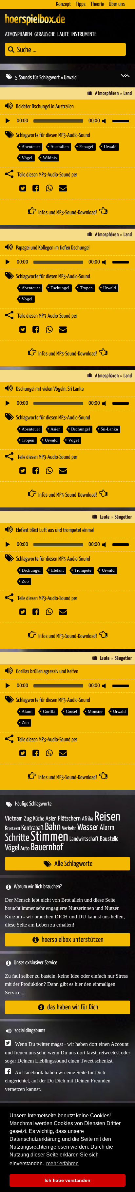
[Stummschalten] (105, 121)
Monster (95, 711)
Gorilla (49, 711)
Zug (28, 819)
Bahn (53, 827)
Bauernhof (47, 847)
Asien (55, 429)
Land (128, 93)
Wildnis (50, 157)
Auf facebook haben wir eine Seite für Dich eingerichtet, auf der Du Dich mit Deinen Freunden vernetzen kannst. (57, 1081)
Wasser (87, 827)
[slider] (121, 120)
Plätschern (69, 819)
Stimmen (49, 837)
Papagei (86, 146)
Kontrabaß (32, 828)
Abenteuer (31, 146)
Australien (59, 146)
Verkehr (69, 828)
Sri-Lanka (109, 429)
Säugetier (123, 517)
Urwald (110, 146)
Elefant (57, 570)
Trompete (82, 570)
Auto (24, 849)
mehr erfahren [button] (62, 1163)
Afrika (87, 819)
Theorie (97, 4)
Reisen (107, 817)
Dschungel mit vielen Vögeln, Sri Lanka (50, 389)
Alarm (27, 711)
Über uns (117, 4)
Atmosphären (18, 35)
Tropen (86, 287)
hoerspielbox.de (35, 19)
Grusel (71, 711)
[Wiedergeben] (7, 121)
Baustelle (109, 839)
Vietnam (14, 819)
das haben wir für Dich (72, 1007)
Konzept (63, 4)
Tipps (81, 4)
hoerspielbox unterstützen (73, 939)
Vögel (27, 157)
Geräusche (44, 35)
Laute (63, 35)
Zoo (25, 581)
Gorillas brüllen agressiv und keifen (47, 671)
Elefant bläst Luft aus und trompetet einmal (55, 530)
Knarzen (12, 828)
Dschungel (59, 287)
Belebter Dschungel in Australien (45, 107)
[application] (67, 121)
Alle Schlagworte (73, 863)
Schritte (17, 838)
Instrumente (83, 35)
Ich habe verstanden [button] (67, 1180)
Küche (38, 819)
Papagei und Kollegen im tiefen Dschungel (52, 248)
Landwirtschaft (84, 839)
